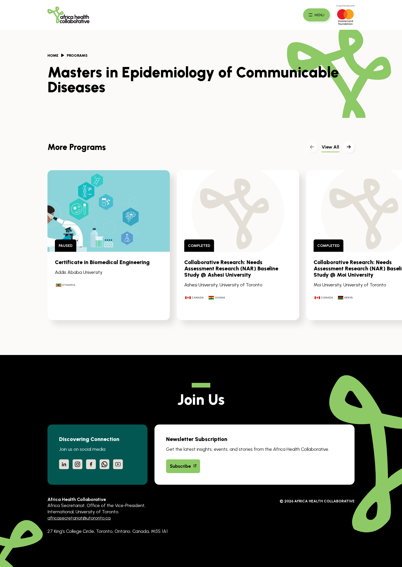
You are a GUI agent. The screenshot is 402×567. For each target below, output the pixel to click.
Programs (77, 55)
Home (52, 55)
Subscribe (180, 466)
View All (330, 147)
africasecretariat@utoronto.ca (79, 518)
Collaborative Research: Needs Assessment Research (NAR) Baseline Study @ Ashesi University (231, 268)
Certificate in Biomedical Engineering (102, 262)
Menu (319, 15)
